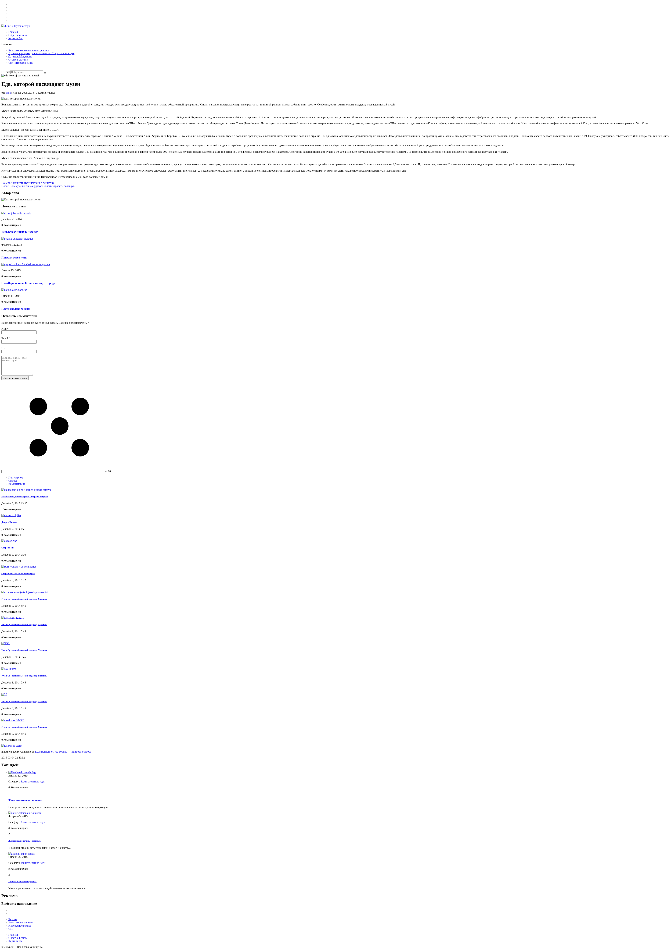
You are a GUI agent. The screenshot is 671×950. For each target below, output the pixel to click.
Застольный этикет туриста (22, 881)
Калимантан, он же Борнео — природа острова (63, 751)
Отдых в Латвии (18, 59)
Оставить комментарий (15, 378)
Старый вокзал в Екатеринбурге (18, 573)
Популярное (15, 477)
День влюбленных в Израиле (19, 231)
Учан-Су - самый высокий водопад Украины (24, 599)
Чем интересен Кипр (20, 62)
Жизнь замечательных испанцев (25, 800)
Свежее (12, 480)
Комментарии (16, 483)
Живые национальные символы (24, 840)
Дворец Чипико (9, 522)
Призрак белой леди (14, 257)
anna (8, 92)
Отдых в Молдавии (20, 56)
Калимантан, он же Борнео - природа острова (24, 496)
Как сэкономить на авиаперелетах (28, 50)
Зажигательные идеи (33, 781)
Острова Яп (7, 547)
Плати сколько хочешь (15, 308)
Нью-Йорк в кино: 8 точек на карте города (28, 283)
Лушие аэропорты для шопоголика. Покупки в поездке (41, 53)
